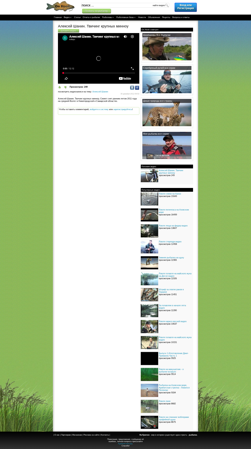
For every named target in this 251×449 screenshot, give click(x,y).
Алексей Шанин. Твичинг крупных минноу (171, 171)
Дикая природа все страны (157, 101)
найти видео (159, 5)
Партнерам (66, 435)
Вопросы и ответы (181, 17)
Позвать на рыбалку (96, 11)
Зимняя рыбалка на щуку (171, 257)
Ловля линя (164, 401)
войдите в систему (99, 109)
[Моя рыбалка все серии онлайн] (166, 159)
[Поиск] (167, 5)
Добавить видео (68, 31)
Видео (67, 17)
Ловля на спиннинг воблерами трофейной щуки (174, 418)
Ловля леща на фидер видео (173, 225)
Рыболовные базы (125, 17)
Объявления (154, 17)
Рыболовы (107, 17)
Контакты (105, 435)
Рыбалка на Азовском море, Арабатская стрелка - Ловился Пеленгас (174, 387)
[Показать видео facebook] (137, 89)
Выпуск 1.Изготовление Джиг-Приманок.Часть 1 (174, 354)
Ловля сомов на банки (170, 193)
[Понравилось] (61, 87)
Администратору (125, 443)
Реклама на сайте (91, 435)
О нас (57, 435)
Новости (142, 17)
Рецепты (166, 17)
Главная (58, 17)
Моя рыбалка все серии (156, 134)
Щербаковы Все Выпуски (156, 35)
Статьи (77, 17)
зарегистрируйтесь (122, 109)
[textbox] (125, 5)
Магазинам (77, 435)
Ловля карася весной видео (173, 321)
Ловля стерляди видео (170, 241)
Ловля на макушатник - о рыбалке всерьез (171, 370)
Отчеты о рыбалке (91, 17)
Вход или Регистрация (185, 7)
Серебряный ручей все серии (159, 68)
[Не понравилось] (67, 87)
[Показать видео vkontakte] (132, 89)
